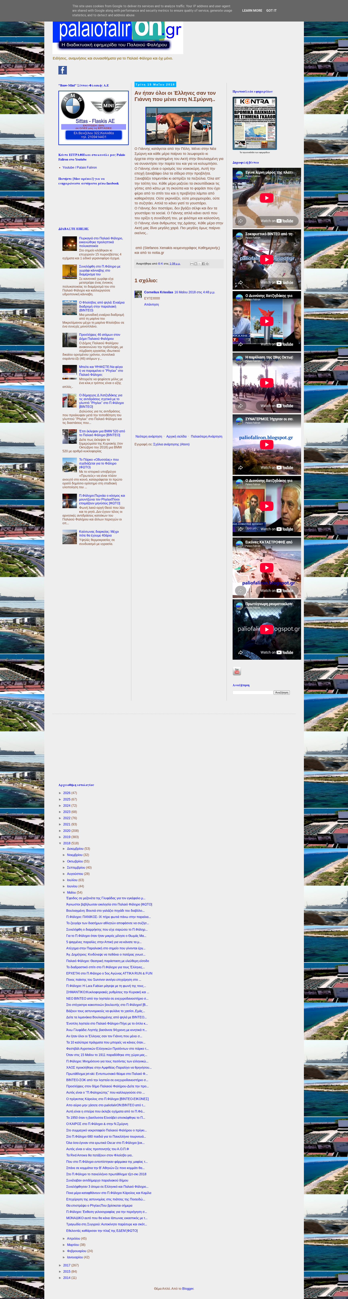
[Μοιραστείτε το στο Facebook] (203, 264)
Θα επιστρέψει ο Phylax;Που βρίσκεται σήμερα (99, 1205)
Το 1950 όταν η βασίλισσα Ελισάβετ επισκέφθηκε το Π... (105, 1117)
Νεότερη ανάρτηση (149, 436)
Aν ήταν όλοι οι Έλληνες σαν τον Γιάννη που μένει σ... (104, 1036)
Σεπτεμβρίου (76, 867)
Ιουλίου (72, 880)
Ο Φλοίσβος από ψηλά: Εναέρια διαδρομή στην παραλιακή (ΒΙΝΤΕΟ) (101, 306)
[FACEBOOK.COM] (62, 73)
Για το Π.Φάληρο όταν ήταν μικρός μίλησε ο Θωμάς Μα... (106, 935)
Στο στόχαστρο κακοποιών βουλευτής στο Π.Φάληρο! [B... (107, 1004)
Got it (271, 10)
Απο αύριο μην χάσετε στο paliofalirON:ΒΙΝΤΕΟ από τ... (105, 1105)
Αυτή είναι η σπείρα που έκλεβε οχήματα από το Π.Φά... (105, 1111)
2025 (67, 799)
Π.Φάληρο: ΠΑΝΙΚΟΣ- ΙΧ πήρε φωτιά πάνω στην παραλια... (108, 917)
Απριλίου (74, 1238)
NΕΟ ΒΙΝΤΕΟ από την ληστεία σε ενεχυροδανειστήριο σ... (107, 998)
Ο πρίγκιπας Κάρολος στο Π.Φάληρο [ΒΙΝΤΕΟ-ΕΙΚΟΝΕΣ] (107, 1099)
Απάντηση (151, 304)
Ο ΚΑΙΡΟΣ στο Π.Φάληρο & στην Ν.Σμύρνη (97, 1124)
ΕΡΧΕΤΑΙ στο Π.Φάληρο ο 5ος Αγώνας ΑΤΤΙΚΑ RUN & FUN (109, 973)
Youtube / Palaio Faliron (79, 167)
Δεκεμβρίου (75, 848)
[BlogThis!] (196, 264)
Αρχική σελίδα (176, 436)
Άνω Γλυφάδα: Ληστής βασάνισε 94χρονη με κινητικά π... (106, 1030)
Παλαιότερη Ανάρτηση (206, 436)
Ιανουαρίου (75, 1257)
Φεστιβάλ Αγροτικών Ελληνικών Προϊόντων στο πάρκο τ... (107, 1048)
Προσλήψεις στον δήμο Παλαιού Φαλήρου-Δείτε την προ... (107, 1086)
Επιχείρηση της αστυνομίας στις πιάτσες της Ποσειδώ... (105, 1199)
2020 (67, 830)
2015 (67, 1271)
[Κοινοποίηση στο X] (200, 264)
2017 (67, 1265)
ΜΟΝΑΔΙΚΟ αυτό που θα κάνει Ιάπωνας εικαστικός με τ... (106, 1218)
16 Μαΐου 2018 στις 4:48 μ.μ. (194, 292)
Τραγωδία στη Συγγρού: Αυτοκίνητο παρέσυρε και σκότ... (106, 1224)
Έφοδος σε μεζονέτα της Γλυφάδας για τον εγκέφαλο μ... (105, 898)
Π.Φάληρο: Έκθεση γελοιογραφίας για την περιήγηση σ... (106, 1211)
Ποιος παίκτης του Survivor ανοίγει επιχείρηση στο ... (103, 979)
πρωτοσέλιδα (248, 152)
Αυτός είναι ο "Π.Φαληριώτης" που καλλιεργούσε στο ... (105, 1092)
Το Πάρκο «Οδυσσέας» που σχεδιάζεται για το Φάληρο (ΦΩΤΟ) (99, 463)
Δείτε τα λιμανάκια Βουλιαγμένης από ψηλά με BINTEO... (106, 1017)
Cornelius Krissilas (158, 292)
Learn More (252, 10)
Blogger (187, 1288)
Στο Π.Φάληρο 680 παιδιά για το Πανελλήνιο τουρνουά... (106, 1136)
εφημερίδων (264, 152)
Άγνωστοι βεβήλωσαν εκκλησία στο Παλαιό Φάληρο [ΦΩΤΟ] (109, 904)
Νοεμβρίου (75, 855)
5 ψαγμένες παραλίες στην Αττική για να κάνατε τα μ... (104, 942)
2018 (67, 843)
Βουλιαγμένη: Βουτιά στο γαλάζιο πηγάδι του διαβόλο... (105, 910)
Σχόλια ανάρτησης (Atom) (171, 444)
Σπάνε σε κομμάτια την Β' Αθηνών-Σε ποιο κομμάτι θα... (105, 1168)
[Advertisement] (179, 400)
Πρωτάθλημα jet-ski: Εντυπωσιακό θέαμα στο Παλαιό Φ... (107, 1073)
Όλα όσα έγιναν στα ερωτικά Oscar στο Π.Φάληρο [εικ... (105, 1142)
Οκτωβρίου (75, 861)
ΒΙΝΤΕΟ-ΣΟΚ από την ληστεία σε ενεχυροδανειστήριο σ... (107, 1080)
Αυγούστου (75, 874)
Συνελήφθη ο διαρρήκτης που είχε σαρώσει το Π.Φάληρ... (107, 929)
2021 (67, 824)
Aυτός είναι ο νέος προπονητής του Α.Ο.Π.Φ (97, 1149)
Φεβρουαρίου (77, 1251)
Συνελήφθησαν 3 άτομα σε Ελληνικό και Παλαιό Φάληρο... (107, 1186)
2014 (67, 1277)
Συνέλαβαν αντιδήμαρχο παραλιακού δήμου (97, 1180)
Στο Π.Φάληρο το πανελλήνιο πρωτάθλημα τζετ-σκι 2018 (106, 1174)
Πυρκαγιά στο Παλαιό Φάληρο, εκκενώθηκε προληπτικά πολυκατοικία (101, 242)
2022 (67, 818)
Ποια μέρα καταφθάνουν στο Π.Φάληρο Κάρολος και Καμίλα (108, 1193)
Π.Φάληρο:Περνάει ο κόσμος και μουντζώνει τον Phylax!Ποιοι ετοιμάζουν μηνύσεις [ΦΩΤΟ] (102, 499)
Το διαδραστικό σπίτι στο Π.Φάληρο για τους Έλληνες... (105, 967)
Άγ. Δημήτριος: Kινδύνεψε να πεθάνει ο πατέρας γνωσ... (105, 954)
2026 (67, 793)
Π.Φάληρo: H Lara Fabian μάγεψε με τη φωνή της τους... (106, 986)
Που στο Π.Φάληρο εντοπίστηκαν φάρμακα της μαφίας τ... (107, 1161)
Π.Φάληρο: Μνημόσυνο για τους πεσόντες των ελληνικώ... (107, 1061)
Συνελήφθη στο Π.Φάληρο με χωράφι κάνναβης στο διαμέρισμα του (99, 270)
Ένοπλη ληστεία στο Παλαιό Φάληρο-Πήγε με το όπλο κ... (107, 1023)
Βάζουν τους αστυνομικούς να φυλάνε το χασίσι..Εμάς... (105, 1011)
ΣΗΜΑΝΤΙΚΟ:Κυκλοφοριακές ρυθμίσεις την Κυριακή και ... (107, 992)
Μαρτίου (73, 1244)
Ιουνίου (72, 886)
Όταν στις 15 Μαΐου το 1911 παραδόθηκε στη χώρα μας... (106, 1055)
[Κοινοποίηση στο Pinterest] (207, 264)
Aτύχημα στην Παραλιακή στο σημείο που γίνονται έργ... (105, 948)
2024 (67, 805)
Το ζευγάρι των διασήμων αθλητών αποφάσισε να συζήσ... (107, 923)
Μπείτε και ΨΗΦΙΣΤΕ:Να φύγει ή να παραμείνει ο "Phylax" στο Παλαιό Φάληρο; (101, 370)
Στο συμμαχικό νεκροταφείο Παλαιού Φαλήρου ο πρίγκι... (106, 1130)
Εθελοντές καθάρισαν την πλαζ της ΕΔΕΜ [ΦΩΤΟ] (102, 1230)
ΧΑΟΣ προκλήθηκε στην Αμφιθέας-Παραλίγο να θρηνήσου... (109, 1067)
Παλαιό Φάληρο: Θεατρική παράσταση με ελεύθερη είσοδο (107, 961)
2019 (67, 837)
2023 (67, 812)
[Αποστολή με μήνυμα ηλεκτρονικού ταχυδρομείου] (192, 264)
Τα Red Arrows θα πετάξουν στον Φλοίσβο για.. (99, 1155)
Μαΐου (72, 892)
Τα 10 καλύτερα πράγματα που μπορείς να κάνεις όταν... (105, 1042)
